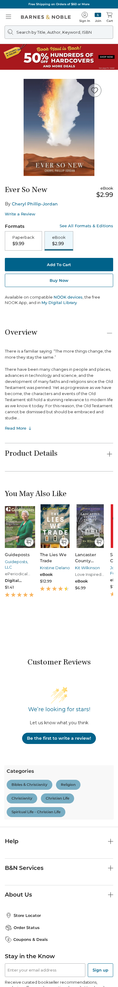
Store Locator (27, 856)
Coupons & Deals (30, 880)
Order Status (27, 868)
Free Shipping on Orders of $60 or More (59, 4)
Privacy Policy (80, 934)
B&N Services (24, 809)
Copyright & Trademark (62, 979)
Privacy (95, 979)
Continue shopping (59, 126)
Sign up (100, 911)
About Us (18, 835)
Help (11, 782)
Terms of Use (25, 979)
